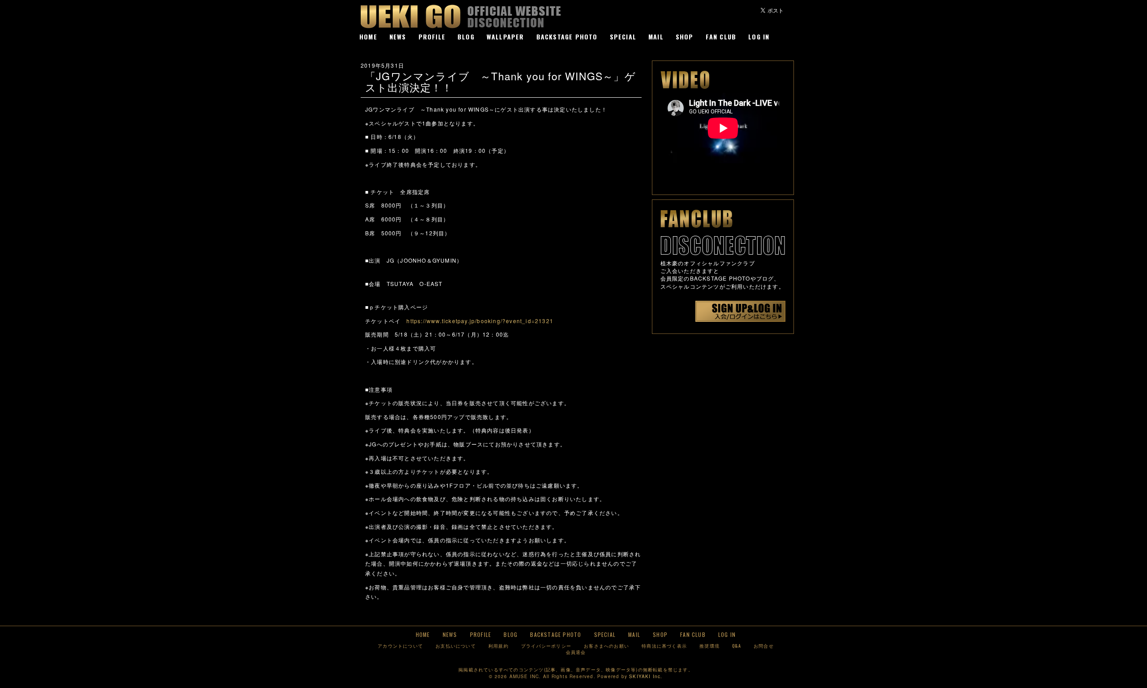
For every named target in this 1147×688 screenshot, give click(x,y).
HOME (368, 36)
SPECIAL (623, 36)
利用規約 (498, 645)
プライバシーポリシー (546, 645)
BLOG (465, 36)
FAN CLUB (721, 36)
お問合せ (764, 645)
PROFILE (431, 36)
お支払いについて (456, 645)
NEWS (397, 36)
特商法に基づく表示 (664, 645)
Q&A (736, 645)
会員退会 (576, 652)
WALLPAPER (505, 36)
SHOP (685, 36)
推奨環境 (709, 645)
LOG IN (758, 36)
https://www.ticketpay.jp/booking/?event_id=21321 (479, 321)
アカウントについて (400, 645)
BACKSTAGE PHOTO (567, 36)
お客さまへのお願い (606, 645)
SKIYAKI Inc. (645, 676)
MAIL (656, 36)
